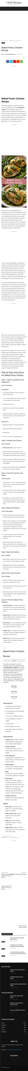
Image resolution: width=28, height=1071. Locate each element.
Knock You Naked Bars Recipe (17, 1010)
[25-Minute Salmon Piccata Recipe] (5, 978)
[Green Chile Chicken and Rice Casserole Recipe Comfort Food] (5, 954)
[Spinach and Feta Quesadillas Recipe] (5, 971)
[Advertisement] (14, 26)
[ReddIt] (18, 61)
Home (2, 40)
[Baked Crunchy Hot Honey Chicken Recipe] (5, 1004)
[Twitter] (11, 61)
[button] (26, 9)
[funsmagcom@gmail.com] (2, 54)
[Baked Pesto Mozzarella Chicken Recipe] (5, 986)
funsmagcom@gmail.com (10, 54)
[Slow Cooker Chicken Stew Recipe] (5, 997)
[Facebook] (7, 61)
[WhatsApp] (21, 61)
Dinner (6, 40)
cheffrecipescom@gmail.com (14, 1049)
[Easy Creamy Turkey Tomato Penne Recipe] (5, 939)
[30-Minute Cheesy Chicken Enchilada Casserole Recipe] (5, 947)
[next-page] (5, 959)
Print (14, 660)
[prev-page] (2, 959)
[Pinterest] (14, 61)
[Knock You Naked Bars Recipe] (5, 1012)
